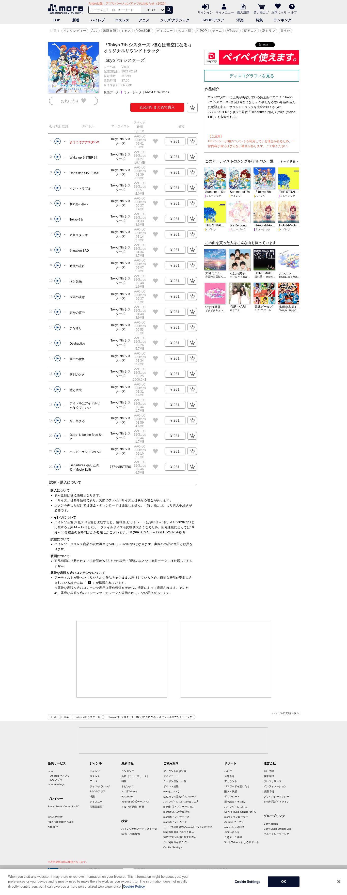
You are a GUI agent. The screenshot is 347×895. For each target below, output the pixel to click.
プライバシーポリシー (276, 796)
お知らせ (229, 776)
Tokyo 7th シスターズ (124, 60)
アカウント (230, 781)
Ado (94, 31)
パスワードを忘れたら (237, 786)
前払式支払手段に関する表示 (179, 837)
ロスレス (122, 20)
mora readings (56, 784)
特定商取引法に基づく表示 (178, 832)
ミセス (126, 31)
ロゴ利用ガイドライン (176, 842)
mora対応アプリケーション (179, 806)
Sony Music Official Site (277, 828)
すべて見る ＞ (289, 161)
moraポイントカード (175, 822)
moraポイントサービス (176, 816)
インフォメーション (275, 786)
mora (51, 771)
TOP (56, 20)
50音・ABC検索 (130, 833)
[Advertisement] (122, 659)
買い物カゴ (261, 12)
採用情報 (269, 791)
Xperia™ (53, 826)
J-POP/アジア (213, 20)
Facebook (127, 796)
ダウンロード (232, 796)
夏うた (285, 31)
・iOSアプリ (55, 779)
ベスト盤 (184, 31)
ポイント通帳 (171, 786)
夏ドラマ (268, 31)
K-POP (201, 31)
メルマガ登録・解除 (132, 806)
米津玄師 (109, 31)
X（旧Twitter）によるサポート (241, 842)
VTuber (233, 31)
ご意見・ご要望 (233, 837)
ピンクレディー (74, 31)
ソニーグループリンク (276, 833)
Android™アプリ (234, 822)
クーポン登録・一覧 (174, 781)
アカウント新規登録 (174, 771)
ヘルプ (292, 12)
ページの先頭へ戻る (286, 713)
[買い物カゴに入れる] (192, 107)
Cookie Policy (134, 886)
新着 (76, 20)
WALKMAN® (55, 816)
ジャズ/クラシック (175, 20)
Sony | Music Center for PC (64, 806)
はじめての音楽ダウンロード (179, 796)
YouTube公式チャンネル (135, 801)
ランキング (282, 20)
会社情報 (269, 771)
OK (283, 882)
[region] (173, 882)
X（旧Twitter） (129, 791)
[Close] (338, 881)
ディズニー (164, 31)
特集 (259, 20)
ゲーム (217, 31)
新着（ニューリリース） (135, 776)
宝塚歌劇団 (96, 806)
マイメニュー (225, 12)
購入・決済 (230, 791)
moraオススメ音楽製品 (176, 811)
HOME (53, 717)
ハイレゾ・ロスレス (235, 806)
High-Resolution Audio (61, 821)
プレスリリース (272, 781)
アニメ (144, 20)
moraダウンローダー (236, 816)
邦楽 (66, 717)
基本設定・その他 (234, 801)
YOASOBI (143, 31)
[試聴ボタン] (57, 141)
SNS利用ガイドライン (276, 801)
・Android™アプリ (59, 775)
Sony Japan (271, 823)
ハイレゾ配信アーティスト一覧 (139, 828)
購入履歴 (243, 12)
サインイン (205, 12)
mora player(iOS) (234, 827)
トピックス (127, 786)
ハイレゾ (98, 20)
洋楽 (240, 20)
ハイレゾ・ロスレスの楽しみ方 (181, 801)
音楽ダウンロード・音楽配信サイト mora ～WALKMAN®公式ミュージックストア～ (67, 9)
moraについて (171, 791)
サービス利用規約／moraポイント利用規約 (187, 827)
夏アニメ (250, 31)
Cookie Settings (172, 847)
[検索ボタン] (168, 9)
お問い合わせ (232, 832)
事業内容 (269, 776)
